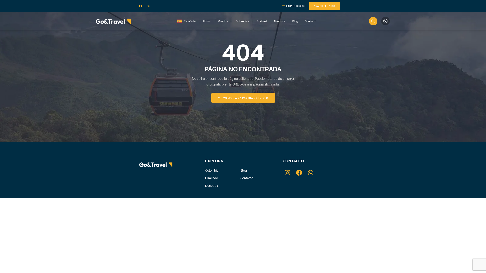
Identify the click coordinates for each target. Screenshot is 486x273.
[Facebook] (141, 6)
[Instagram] (148, 6)
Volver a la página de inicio (245, 97)
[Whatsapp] (311, 172)
